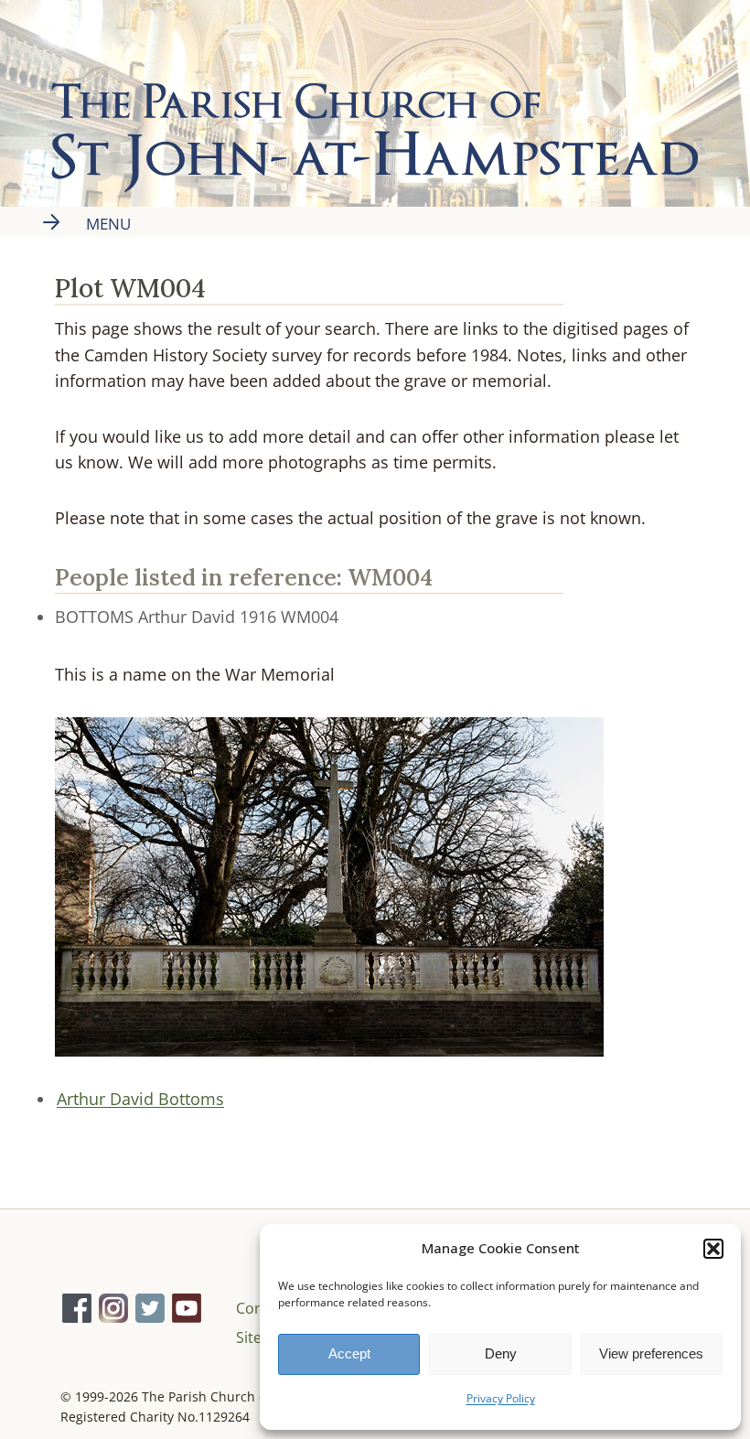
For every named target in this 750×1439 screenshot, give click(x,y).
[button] (713, 1249)
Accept (349, 1353)
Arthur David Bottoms (140, 1099)
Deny (501, 1353)
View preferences (651, 1353)
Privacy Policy (500, 1398)
